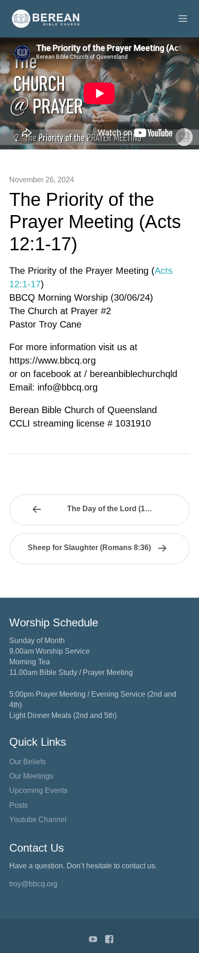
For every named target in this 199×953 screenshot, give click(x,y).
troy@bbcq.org (33, 884)
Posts (18, 805)
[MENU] (179, 19)
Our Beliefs (27, 762)
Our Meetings (31, 776)
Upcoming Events (38, 790)
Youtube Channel (38, 819)
